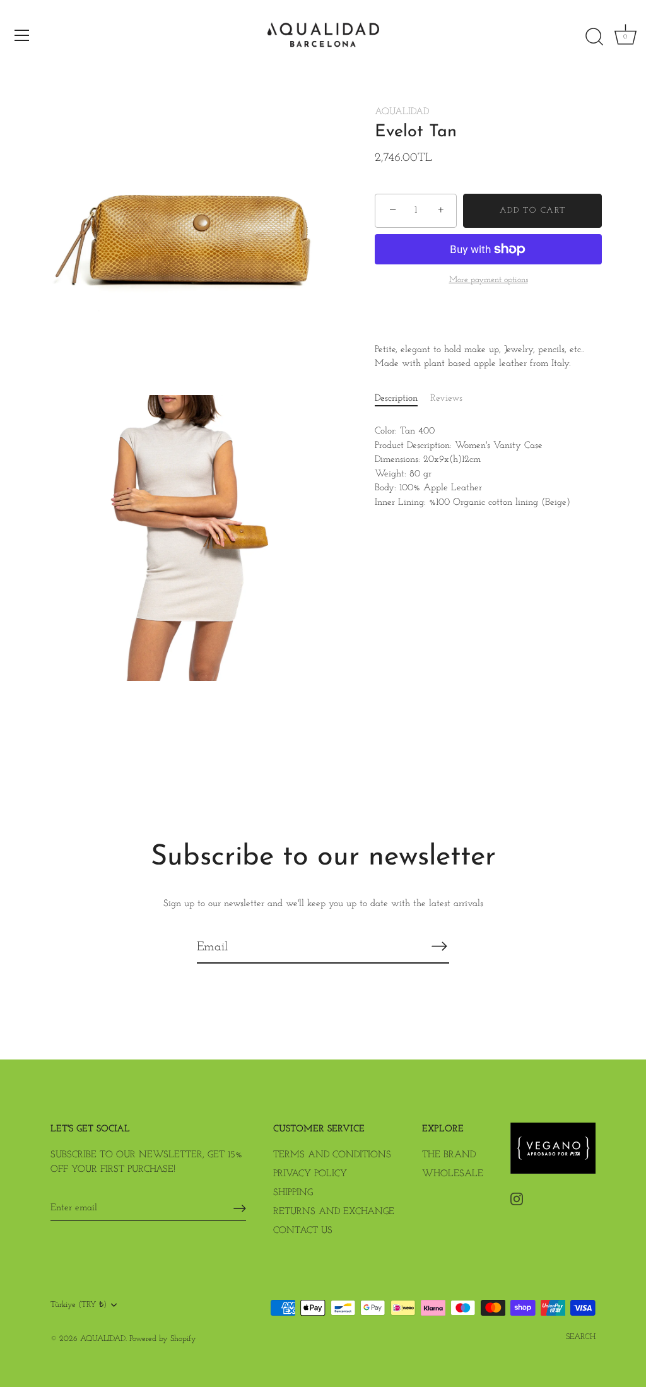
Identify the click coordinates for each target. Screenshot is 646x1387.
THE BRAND (449, 1155)
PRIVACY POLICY (310, 1174)
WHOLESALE (452, 1174)
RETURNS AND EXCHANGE (333, 1212)
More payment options (488, 280)
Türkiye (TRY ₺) (78, 1305)
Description (396, 398)
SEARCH (581, 1337)
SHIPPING (293, 1193)
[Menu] (22, 35)
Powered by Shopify (162, 1339)
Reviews (446, 398)
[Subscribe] (439, 946)
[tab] (402, 399)
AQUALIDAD (402, 112)
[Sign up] (239, 1208)
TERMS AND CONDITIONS (332, 1155)
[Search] (594, 37)
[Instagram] (516, 1198)
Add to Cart (533, 210)
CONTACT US (302, 1231)
